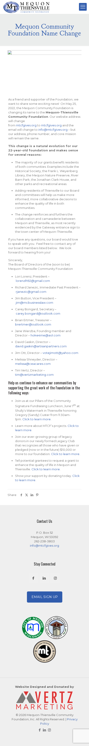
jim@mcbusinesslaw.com (34, 302)
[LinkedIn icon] (44, 730)
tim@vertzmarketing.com (34, 374)
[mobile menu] (83, 7)
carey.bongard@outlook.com (38, 313)
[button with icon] (33, 578)
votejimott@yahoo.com (60, 353)
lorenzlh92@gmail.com (33, 281)
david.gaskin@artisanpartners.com (41, 346)
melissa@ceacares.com (33, 363)
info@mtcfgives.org (53, 129)
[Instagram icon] (49, 730)
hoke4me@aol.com (45, 335)
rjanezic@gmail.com (31, 291)
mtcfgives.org (26, 125)
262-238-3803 (44, 541)
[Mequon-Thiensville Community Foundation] (26, 7)
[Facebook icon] (40, 730)
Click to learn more (36, 419)
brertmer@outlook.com (33, 324)
